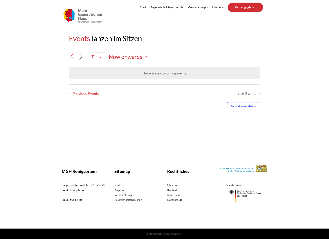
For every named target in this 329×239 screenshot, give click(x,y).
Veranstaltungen (124, 194)
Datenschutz (174, 199)
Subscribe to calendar (244, 106)
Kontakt (172, 189)
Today (96, 56)
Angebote (120, 189)
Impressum (173, 194)
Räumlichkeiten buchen (128, 199)
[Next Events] (81, 57)
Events (79, 38)
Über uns (172, 184)
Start (117, 184)
